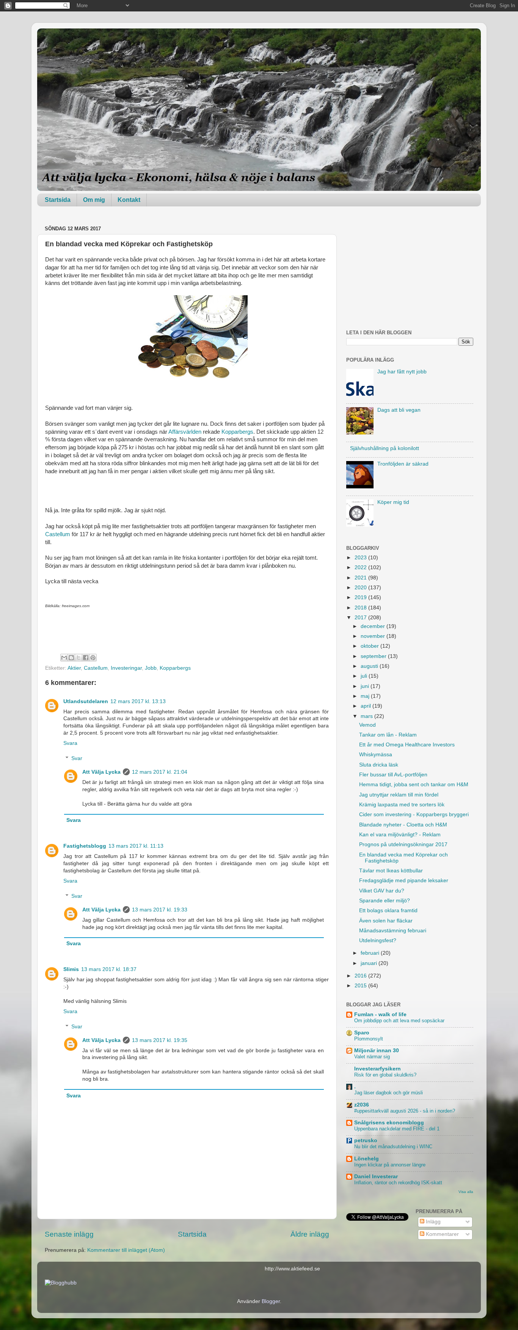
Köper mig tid (393, 502)
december (373, 626)
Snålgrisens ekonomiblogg (389, 1122)
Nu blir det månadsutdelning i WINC (393, 1146)
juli (365, 676)
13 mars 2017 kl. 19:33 (159, 910)
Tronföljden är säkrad (403, 464)
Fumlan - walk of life (380, 1014)
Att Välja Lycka (101, 772)
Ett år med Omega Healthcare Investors (407, 745)
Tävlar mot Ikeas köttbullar (391, 871)
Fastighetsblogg (84, 846)
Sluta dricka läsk (378, 765)
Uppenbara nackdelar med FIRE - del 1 (397, 1129)
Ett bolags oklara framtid (388, 910)
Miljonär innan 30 (376, 1050)
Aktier (74, 668)
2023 (361, 557)
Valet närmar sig (372, 1056)
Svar (76, 758)
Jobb (151, 668)
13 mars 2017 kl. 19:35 (159, 1040)
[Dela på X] (78, 657)
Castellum (57, 534)
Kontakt (129, 200)
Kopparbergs (237, 432)
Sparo (361, 1033)
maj (366, 696)
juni (365, 686)
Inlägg (432, 1222)
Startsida (58, 200)
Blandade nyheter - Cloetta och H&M (403, 825)
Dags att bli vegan (399, 410)
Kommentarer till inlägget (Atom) (126, 1250)
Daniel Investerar (376, 1176)
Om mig (94, 200)
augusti (370, 666)
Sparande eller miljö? (384, 900)
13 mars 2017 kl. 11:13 (135, 846)
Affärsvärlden (184, 432)
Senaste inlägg (69, 1234)
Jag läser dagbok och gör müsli (388, 1092)
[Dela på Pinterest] (93, 657)
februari (371, 953)
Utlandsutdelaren (85, 701)
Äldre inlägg (309, 1234)
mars (367, 716)
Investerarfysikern (377, 1069)
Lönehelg (366, 1159)
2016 (361, 976)
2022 (361, 567)
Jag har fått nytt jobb (402, 372)
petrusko (365, 1140)
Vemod (367, 725)
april (366, 706)
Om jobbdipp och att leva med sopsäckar (399, 1020)
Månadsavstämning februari (392, 930)
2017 (361, 617)
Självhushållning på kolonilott (384, 448)
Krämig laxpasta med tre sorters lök (401, 804)
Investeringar (126, 668)
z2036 (361, 1105)
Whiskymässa (375, 754)
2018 (361, 608)
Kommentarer (441, 1234)
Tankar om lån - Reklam (388, 735)
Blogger (271, 1301)
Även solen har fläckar (386, 921)
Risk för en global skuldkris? (385, 1075)
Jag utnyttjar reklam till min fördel (398, 795)
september (374, 656)
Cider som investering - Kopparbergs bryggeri (414, 814)
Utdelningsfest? (377, 940)
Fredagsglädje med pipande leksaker (403, 880)
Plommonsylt (368, 1039)
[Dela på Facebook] (85, 657)
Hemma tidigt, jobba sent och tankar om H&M (413, 784)
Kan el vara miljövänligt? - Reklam (400, 834)
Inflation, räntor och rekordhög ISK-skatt (398, 1182)
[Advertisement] (409, 271)
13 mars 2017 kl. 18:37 (109, 969)
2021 (361, 578)
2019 (361, 597)
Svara (70, 743)
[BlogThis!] (71, 657)
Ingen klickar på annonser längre (389, 1165)
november (373, 636)
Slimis (71, 969)
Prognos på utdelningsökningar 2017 (403, 844)
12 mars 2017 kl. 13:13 (138, 701)
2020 (361, 587)
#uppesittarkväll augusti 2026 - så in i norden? (404, 1111)
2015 (361, 985)
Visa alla (465, 1192)
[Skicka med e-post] (64, 657)
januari (369, 963)
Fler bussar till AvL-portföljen (393, 775)
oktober (370, 646)
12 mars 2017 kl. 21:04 (159, 772)
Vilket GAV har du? (381, 891)
